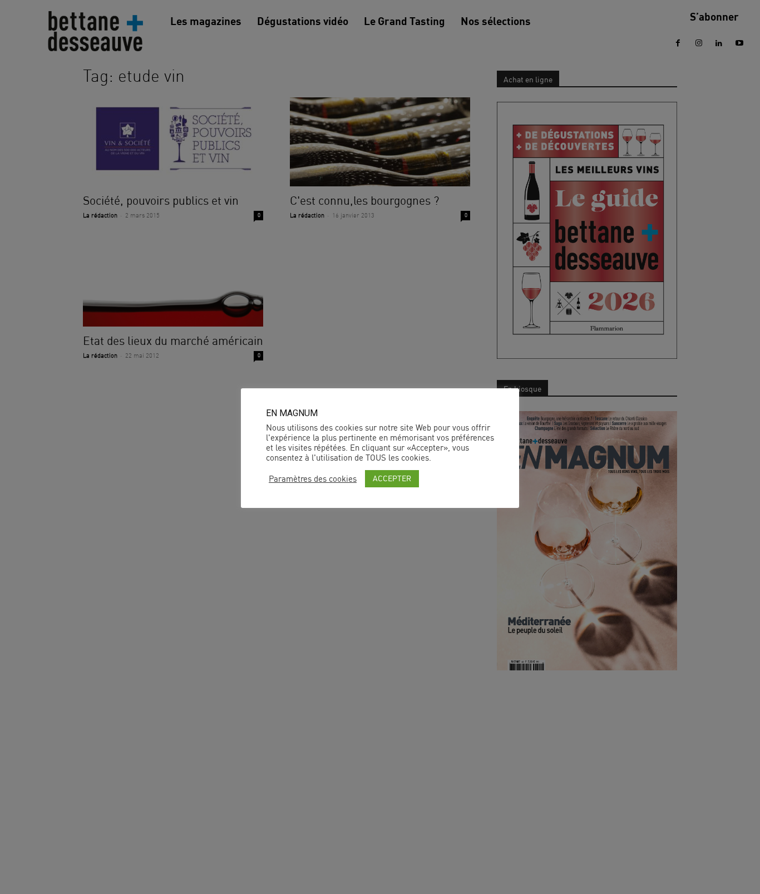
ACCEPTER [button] (392, 478)
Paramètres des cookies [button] (313, 479)
